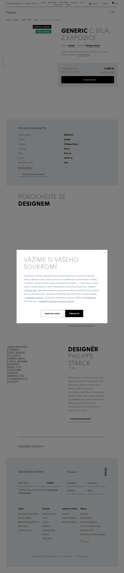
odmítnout (91, 297)
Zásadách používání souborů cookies (56, 301)
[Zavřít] (104, 253)
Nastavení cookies (34, 297)
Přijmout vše (30, 290)
